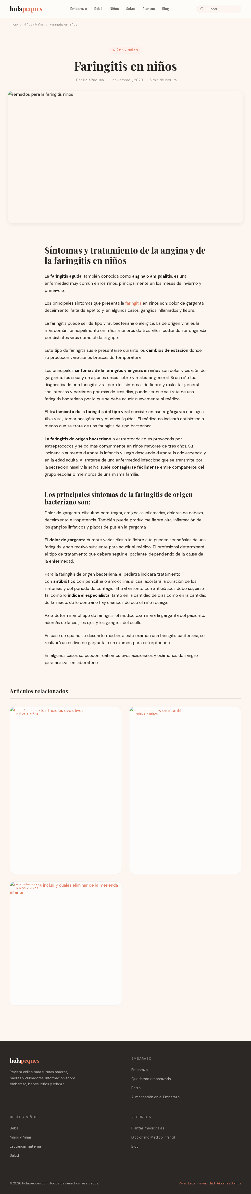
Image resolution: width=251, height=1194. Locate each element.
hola (26, 8)
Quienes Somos (229, 1183)
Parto (136, 1088)
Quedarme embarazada (151, 1079)
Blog (165, 8)
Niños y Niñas (34, 24)
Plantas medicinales (147, 1128)
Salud (130, 8)
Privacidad (207, 1183)
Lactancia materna (25, 1146)
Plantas (149, 8)
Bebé (98, 8)
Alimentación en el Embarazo (155, 1097)
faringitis (133, 303)
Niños (114, 8)
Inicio (14, 24)
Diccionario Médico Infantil (153, 1137)
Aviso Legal (187, 1183)
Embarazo (78, 8)
